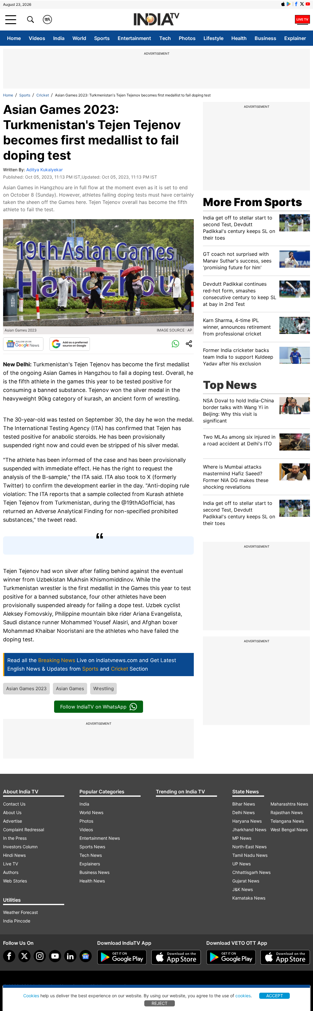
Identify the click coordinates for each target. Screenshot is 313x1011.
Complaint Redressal (23, 829)
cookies (243, 995)
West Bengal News (289, 829)
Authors (10, 872)
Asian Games (70, 688)
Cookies (31, 995)
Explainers (89, 863)
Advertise (12, 821)
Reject (160, 1003)
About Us (12, 812)
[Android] (289, 4)
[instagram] (40, 956)
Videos (37, 38)
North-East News (249, 846)
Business (265, 38)
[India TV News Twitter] (302, 4)
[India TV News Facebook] (296, 4)
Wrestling (103, 688)
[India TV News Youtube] (308, 4)
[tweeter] (24, 956)
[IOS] (283, 4)
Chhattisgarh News (251, 872)
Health (239, 38)
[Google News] (23, 344)
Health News (92, 880)
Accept (274, 995)
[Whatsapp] (175, 344)
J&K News (242, 889)
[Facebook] (9, 956)
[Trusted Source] (70, 344)
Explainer (295, 38)
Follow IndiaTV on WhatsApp (93, 707)
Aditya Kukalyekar (44, 169)
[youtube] (55, 956)
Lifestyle (213, 38)
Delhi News (243, 812)
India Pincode (16, 920)
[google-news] (85, 956)
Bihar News (243, 803)
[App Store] (176, 957)
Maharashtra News (289, 803)
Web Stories (15, 880)
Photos (187, 38)
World (79, 38)
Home (14, 38)
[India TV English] (156, 19)
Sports (102, 38)
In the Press (15, 838)
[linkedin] (70, 956)
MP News (241, 838)
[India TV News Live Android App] (122, 957)
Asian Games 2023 (26, 688)
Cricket (42, 95)
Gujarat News (245, 880)
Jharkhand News (249, 829)
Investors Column (20, 846)
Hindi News (14, 855)
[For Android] (231, 957)
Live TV (10, 863)
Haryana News (247, 821)
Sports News (92, 846)
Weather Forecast (20, 912)
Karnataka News (248, 897)
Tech (165, 38)
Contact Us (14, 803)
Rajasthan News (287, 812)
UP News (241, 863)
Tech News (90, 855)
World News (91, 812)
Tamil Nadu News (249, 855)
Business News (94, 872)
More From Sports (252, 202)
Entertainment (134, 38)
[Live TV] (302, 19)
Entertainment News (99, 838)
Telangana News (287, 821)
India (58, 38)
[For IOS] (285, 957)
